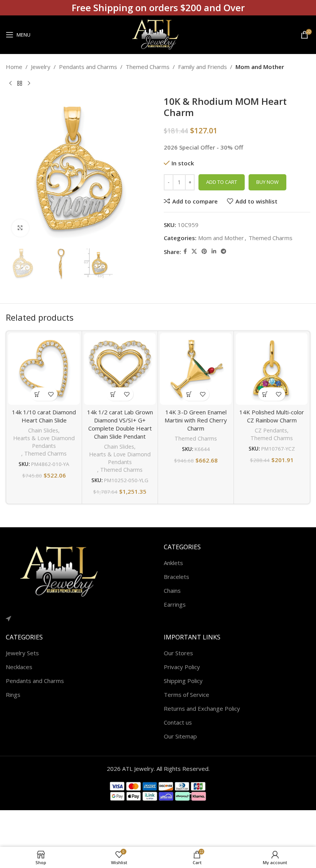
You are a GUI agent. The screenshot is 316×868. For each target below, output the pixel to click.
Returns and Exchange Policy (202, 708)
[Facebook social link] (185, 251)
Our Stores (178, 653)
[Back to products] (19, 83)
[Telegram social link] (224, 251)
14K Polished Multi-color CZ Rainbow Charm (271, 416)
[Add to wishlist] (50, 394)
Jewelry (40, 67)
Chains (172, 590)
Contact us (178, 722)
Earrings (175, 604)
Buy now (267, 181)
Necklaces (19, 667)
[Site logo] (158, 34)
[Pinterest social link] (204, 251)
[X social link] (194, 251)
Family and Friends (202, 67)
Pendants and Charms (88, 67)
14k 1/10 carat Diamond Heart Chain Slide (44, 416)
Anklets (173, 563)
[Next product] (29, 83)
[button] (37, 394)
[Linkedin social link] (214, 251)
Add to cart (221, 181)
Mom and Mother (259, 67)
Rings (13, 694)
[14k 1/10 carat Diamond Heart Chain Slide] (44, 369)
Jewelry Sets (22, 653)
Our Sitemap (180, 736)
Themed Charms (148, 67)
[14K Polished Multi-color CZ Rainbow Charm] (272, 369)
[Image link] (63, 571)
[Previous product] (10, 83)
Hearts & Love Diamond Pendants (44, 441)
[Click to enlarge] (20, 228)
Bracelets (176, 576)
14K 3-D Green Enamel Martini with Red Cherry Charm (196, 420)
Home (14, 67)
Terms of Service (186, 694)
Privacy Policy (182, 667)
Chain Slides (43, 430)
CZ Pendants (271, 430)
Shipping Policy (183, 681)
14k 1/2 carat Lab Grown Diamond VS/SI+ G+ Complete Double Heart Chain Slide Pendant (120, 424)
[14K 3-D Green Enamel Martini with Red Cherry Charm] (196, 369)
